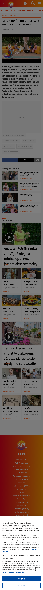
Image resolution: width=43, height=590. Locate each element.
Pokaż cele (21, 585)
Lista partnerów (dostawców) (13, 572)
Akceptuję (21, 579)
